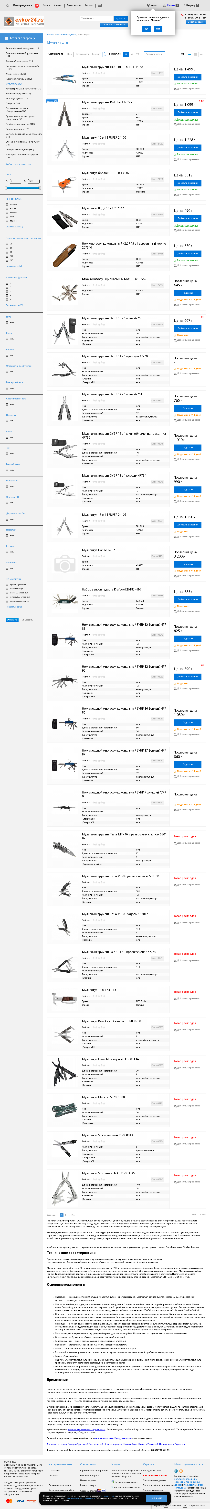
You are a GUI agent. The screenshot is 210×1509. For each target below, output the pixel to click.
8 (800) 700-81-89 (195, 18)
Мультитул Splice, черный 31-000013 (107, 1135)
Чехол (9, 431)
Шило (9, 333)
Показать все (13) (14, 305)
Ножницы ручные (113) (17, 98)
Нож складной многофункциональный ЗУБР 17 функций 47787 (124, 752)
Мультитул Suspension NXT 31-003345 (108, 1173)
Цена (8, 175)
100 (11, 256)
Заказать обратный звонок (127, 1488)
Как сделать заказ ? (152, 1471)
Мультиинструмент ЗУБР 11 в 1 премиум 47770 (115, 356)
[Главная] (7, 5)
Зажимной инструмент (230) (19, 61)
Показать (13, 620)
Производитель (14, 199)
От (7, 181)
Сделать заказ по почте (126, 1482)
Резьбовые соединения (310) (20, 124)
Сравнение (175, 1506)
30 (126, 54)
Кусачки (10, 546)
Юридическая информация (94, 1471)
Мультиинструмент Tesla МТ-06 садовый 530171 (116, 914)
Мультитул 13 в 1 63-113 (99, 990)
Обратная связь (196, 22)
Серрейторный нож (16, 399)
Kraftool (13, 213)
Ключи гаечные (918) (16, 74)
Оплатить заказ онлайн (114, 24)
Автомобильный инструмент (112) (22, 48)
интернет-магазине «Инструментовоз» (86, 1429)
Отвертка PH (12, 497)
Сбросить (29, 620)
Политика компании (153, 1490)
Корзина (172, 5)
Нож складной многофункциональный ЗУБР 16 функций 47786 (124, 710)
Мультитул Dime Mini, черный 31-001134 (110, 1059)
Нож (8, 448)
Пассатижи (11, 530)
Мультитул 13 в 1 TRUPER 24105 (104, 515)
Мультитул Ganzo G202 (98, 550)
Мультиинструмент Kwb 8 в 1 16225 (107, 102)
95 (11, 252)
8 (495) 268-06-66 (195, 14)
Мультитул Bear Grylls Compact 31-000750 (111, 1021)
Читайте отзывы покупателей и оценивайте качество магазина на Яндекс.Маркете (127, 1474)
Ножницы (11, 415)
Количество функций (16, 277)
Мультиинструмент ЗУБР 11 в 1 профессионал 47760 (119, 952)
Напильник (11, 562)
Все (73, 1215)
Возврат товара (88, 1485)
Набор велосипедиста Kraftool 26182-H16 (111, 589)
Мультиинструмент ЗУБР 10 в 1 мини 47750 (112, 318)
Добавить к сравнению (188, 88)
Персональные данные (154, 1480)
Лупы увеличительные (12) (19, 79)
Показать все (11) (14, 227)
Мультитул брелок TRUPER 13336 (105, 173)
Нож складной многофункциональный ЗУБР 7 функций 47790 (124, 794)
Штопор (10, 349)
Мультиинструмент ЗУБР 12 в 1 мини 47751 (112, 394)
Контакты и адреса (89, 1475)
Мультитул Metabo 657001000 (103, 1097)
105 (11, 260)
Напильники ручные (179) (18, 94)
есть (12, 323)
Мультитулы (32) (14, 84)
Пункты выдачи (74, 5)
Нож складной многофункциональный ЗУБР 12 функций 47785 (124, 626)
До (24, 181)
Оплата (46, 5)
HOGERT (13, 209)
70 (11, 244)
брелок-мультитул (18, 585)
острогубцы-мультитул (20, 597)
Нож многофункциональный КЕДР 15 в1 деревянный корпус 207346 (124, 245)
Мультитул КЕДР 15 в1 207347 (103, 208)
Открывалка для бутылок (19, 366)
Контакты (58, 5)
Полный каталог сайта (60, 1485)
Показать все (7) (14, 266)
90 (11, 248)
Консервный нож (14, 382)
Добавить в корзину (188, 77)
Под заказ (188, 293)
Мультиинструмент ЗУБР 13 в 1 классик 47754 (114, 475)
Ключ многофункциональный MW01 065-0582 (114, 279)
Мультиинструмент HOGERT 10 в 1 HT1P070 (112, 67)
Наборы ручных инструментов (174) (23, 89)
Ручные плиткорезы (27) (18, 129)
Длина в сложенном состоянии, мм (23, 238)
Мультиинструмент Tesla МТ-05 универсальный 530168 (120, 876)
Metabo (13, 221)
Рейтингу (96, 54)
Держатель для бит (15, 513)
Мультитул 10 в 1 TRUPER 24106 (104, 137)
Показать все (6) (14, 607)
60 (132, 54)
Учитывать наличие (155, 54)
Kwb (12, 217)
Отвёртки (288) (13, 103)
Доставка (89, 5)
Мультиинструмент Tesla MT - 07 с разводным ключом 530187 (124, 836)
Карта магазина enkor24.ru (61, 1490)
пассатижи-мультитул (19, 601)
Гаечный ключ (13, 464)
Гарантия (53, 1475)
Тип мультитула (13, 579)
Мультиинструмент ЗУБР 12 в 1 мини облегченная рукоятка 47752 (124, 435)
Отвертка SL (12, 481)
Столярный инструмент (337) (20, 150)
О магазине (54, 1471)
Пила (8, 317)
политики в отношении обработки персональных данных (187, 1482)
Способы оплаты (88, 1491)
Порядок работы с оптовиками (158, 1485)
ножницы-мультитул (19, 593)
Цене (69, 54)
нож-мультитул (16, 589)
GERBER (13, 205)
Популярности (82, 54)
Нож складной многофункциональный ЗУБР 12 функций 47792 (124, 668)
